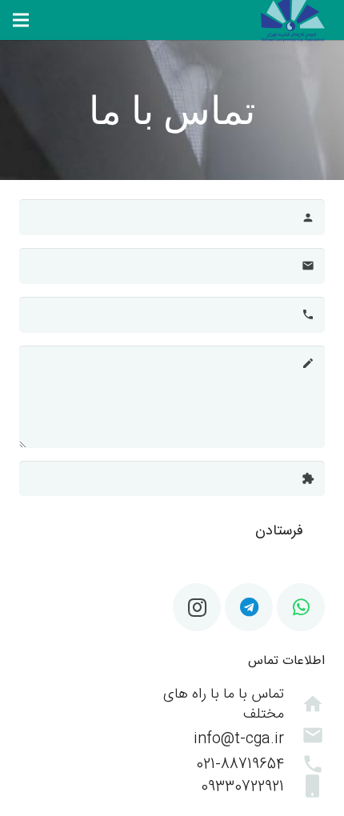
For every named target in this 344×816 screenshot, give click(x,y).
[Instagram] (197, 607)
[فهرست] (20, 20)
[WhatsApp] (301, 607)
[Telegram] (249, 607)
